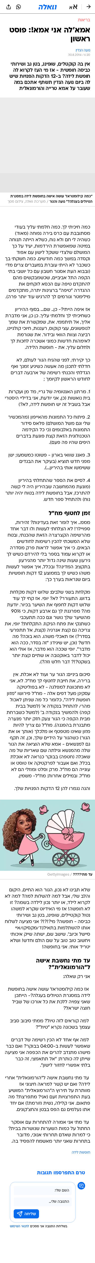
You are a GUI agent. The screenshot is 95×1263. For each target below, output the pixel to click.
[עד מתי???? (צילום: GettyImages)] (47, 839)
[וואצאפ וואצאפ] (18, 6)
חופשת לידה (81, 1152)
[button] (73, 7)
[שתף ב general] (8, 7)
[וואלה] (48, 6)
